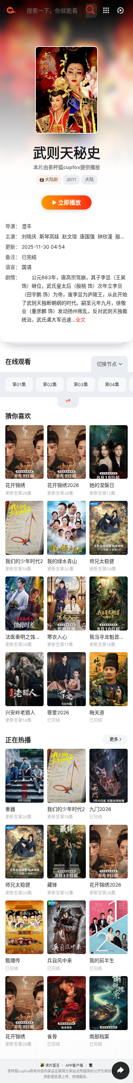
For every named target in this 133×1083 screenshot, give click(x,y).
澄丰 (27, 226)
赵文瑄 (69, 236)
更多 (114, 739)
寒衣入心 (57, 637)
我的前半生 (101, 960)
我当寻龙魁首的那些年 (108, 637)
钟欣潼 (105, 236)
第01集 (19, 384)
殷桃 (120, 236)
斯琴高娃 (49, 236)
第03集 (81, 384)
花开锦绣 (15, 485)
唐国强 (87, 236)
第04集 (112, 384)
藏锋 (52, 885)
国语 (27, 267)
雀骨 (52, 1036)
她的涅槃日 (101, 485)
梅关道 (96, 712)
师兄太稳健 (101, 561)
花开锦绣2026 (63, 485)
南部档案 (99, 1036)
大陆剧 (51, 179)
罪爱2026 (58, 712)
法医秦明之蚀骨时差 (24, 637)
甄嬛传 (12, 960)
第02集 (50, 384)
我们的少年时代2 (24, 561)
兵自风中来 (59, 960)
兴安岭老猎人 (20, 712)
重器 (10, 809)
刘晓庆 (29, 236)
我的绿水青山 (62, 561)
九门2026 (100, 809)
